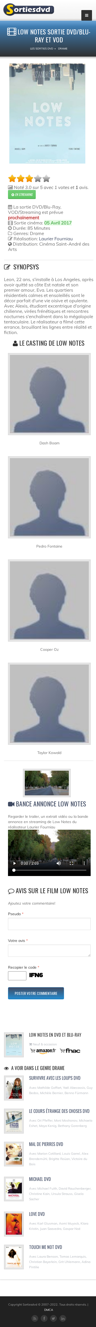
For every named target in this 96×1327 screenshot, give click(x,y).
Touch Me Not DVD (45, 1247)
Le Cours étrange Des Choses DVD (59, 1111)
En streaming (23, 194)
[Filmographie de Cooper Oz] (49, 603)
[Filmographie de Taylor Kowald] (49, 706)
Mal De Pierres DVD (46, 1144)
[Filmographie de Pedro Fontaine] (49, 499)
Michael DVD (40, 1179)
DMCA (48, 1310)
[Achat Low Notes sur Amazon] (43, 1051)
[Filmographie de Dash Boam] (49, 396)
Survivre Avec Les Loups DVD (55, 1078)
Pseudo (15, 913)
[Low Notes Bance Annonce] (49, 784)
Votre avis (18, 940)
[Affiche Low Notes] (47, 114)
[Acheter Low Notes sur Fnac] (69, 1051)
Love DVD (37, 1214)
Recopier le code (23, 967)
